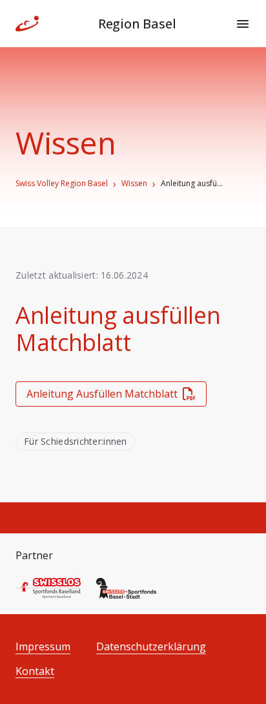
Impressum (42, 647)
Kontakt (34, 671)
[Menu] (243, 24)
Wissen (134, 183)
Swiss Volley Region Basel (61, 183)
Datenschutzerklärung (151, 647)
